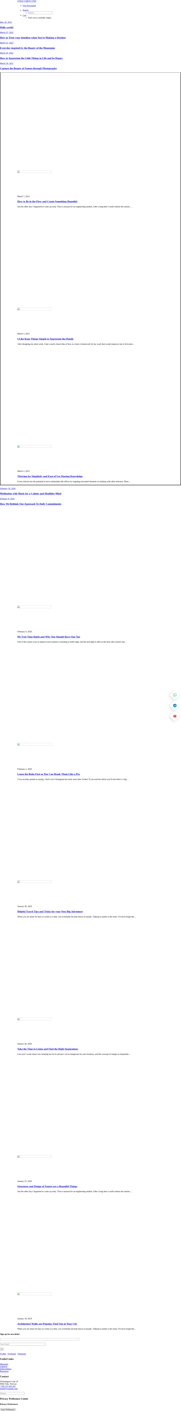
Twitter (3, 1354)
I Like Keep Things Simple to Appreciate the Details (45, 338)
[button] (25, 10)
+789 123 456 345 (8, 1386)
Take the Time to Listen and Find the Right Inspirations (47, 1049)
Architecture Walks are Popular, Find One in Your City (47, 1323)
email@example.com (9, 1389)
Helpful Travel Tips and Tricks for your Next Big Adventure (50, 911)
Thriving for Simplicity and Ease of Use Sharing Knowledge (50, 476)
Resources (4, 1371)
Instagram (22, 1354)
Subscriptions (5, 1369)
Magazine (4, 1364)
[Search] (12, 1393)
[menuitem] (93, 6)
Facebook (12, 1354)
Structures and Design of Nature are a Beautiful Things (47, 1186)
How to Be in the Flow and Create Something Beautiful (47, 201)
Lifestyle (3, 1366)
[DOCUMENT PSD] (90, 1)
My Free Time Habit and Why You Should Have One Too (48, 636)
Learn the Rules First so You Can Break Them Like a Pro (48, 774)
